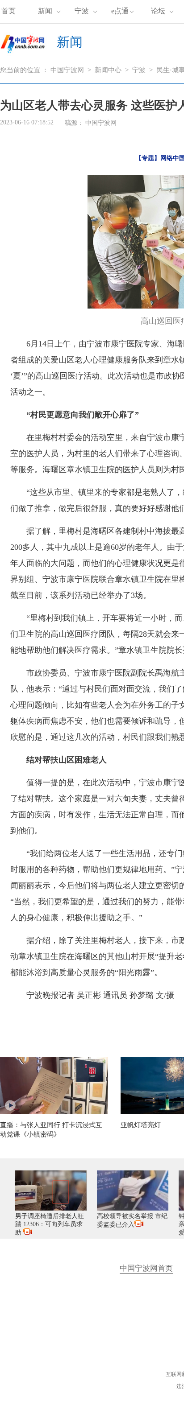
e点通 (120, 11)
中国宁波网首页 (146, 1268)
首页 (8, 11)
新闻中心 (108, 70)
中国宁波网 (67, 70)
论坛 (158, 11)
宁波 (82, 11)
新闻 (45, 11)
